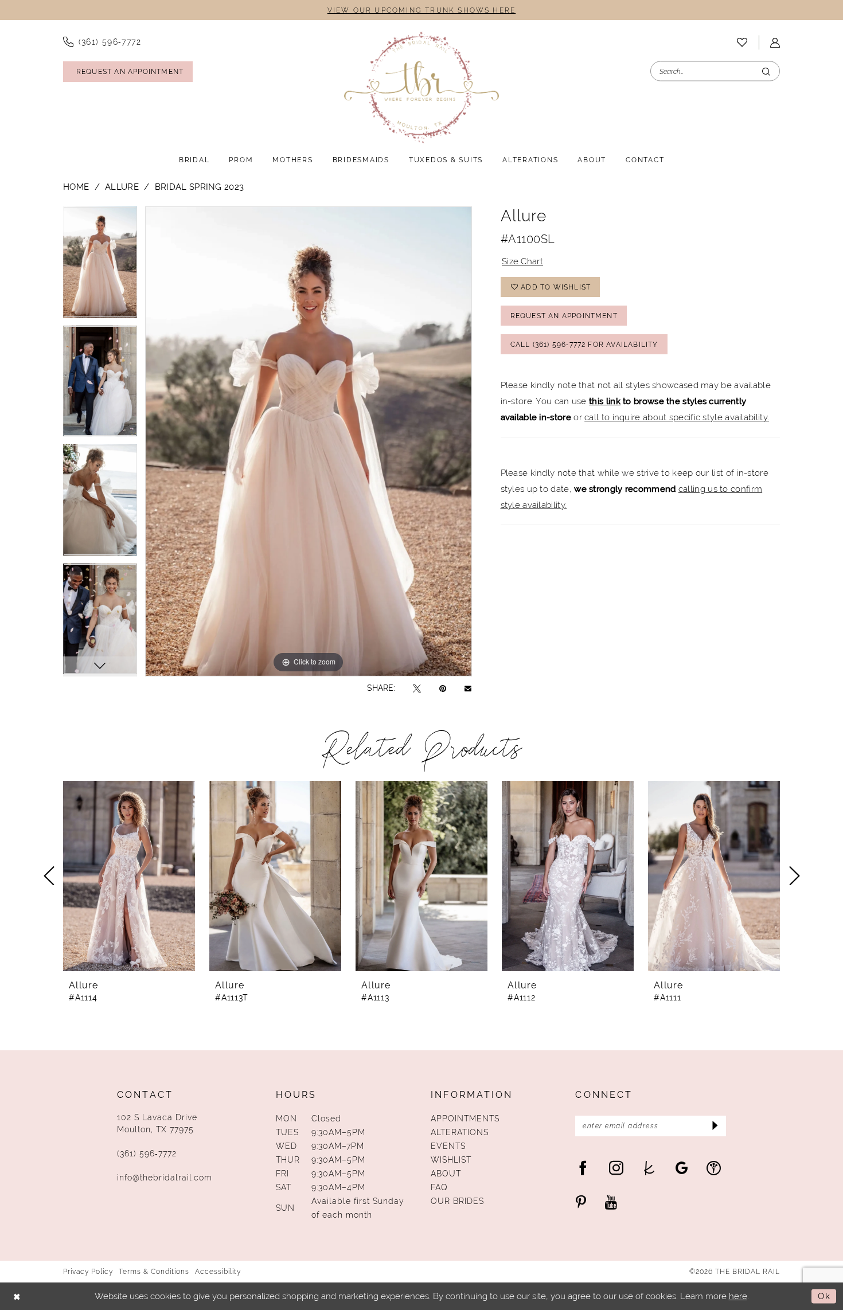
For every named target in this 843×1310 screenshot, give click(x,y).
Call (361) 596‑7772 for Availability (584, 345)
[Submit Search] (766, 71)
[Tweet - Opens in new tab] (417, 688)
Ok (824, 1296)
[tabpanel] (100, 266)
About (446, 1173)
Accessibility (218, 1272)
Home (76, 186)
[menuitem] (102, 42)
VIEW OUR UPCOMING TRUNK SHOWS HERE (421, 10)
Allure (122, 186)
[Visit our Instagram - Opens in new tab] (616, 1167)
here (738, 1296)
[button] (775, 43)
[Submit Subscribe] (713, 1126)
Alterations (460, 1132)
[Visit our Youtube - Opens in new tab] (611, 1202)
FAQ (439, 1187)
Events (448, 1146)
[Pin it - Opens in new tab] (443, 688)
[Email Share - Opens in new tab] (468, 688)
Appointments (465, 1118)
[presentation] (129, 876)
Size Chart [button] (522, 261)
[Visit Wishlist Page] (742, 42)
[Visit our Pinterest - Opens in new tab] (581, 1202)
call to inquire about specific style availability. (676, 417)
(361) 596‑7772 (147, 1153)
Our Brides (457, 1201)
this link (604, 401)
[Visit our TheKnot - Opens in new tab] (649, 1167)
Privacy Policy (88, 1272)
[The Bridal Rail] (421, 87)
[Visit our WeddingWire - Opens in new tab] (713, 1167)
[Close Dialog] (17, 1296)
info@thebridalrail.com (164, 1177)
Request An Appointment (564, 316)
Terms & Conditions (154, 1272)
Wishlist (451, 1159)
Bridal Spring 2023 (199, 186)
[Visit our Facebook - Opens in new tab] (583, 1167)
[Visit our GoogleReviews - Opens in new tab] (681, 1167)
